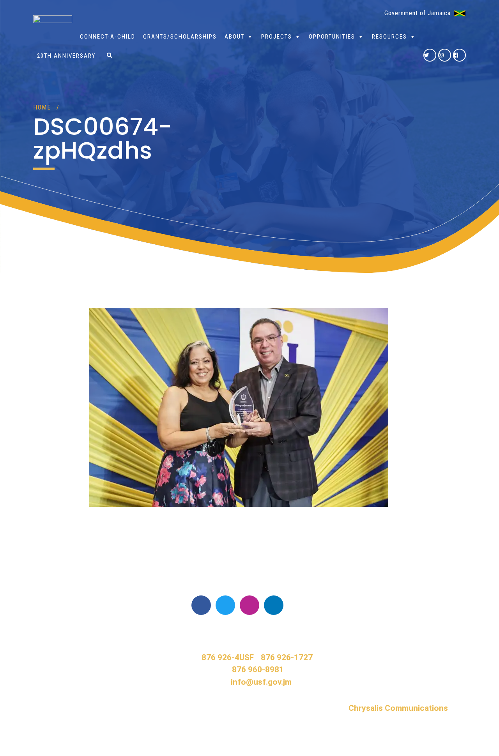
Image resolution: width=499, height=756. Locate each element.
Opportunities (332, 36)
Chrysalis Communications (398, 708)
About (234, 36)
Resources (389, 36)
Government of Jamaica (417, 13)
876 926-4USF (228, 657)
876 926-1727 (287, 657)
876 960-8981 (258, 669)
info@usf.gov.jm (261, 682)
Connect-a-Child (107, 36)
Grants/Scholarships (180, 36)
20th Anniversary (66, 55)
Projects (276, 36)
